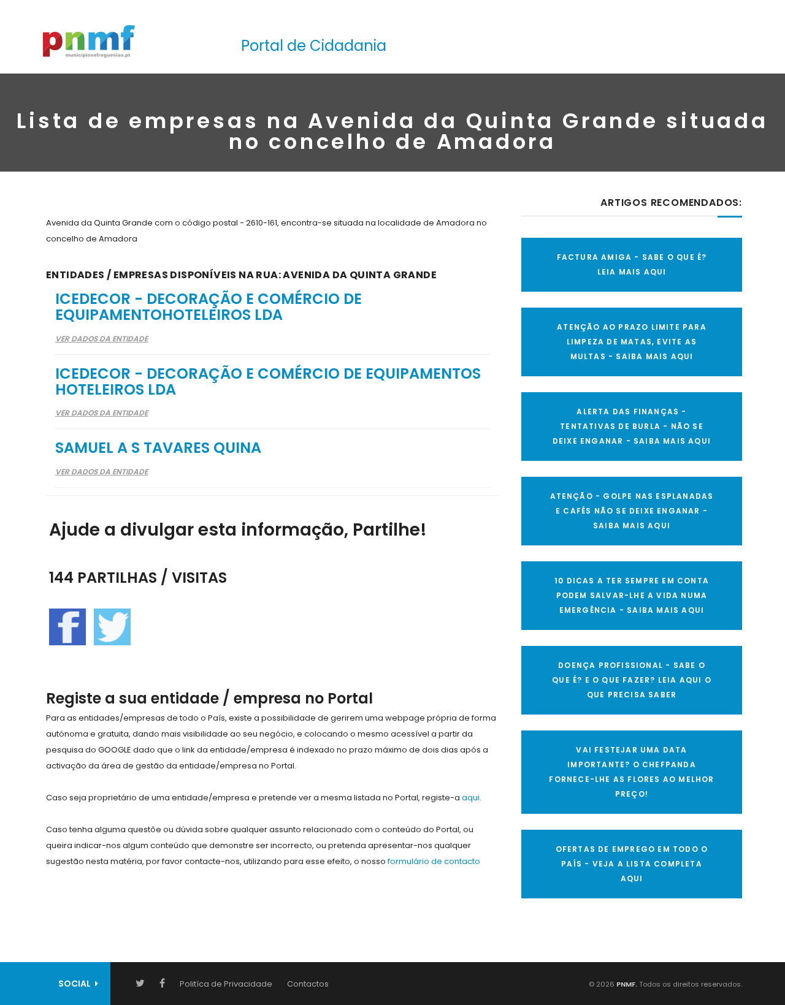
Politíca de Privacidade (226, 984)
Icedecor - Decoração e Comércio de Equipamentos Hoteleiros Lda (268, 381)
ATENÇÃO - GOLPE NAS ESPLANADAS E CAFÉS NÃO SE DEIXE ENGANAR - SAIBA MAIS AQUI (632, 511)
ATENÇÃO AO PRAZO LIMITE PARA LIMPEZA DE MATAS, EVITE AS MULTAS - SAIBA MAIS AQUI (631, 342)
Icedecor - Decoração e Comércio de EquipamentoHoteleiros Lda (208, 307)
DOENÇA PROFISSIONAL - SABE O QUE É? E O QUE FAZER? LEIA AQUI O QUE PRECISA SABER (631, 680)
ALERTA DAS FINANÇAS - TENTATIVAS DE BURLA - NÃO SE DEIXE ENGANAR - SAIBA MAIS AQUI (632, 426)
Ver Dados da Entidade (101, 338)
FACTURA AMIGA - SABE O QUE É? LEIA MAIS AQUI (632, 264)
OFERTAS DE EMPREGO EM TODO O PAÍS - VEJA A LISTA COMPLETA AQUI (632, 864)
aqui (471, 797)
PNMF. (626, 984)
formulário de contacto (434, 861)
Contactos (308, 984)
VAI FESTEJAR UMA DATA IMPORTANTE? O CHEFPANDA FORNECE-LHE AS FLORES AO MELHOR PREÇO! (631, 772)
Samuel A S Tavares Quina (158, 448)
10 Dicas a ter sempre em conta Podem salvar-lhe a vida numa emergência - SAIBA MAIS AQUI (631, 595)
